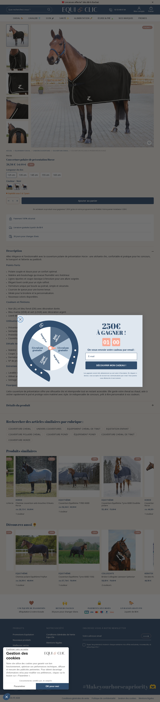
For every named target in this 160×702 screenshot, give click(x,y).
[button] (6, 696)
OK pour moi (52, 686)
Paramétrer (19, 686)
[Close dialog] (20, 319)
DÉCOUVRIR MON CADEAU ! (111, 365)
